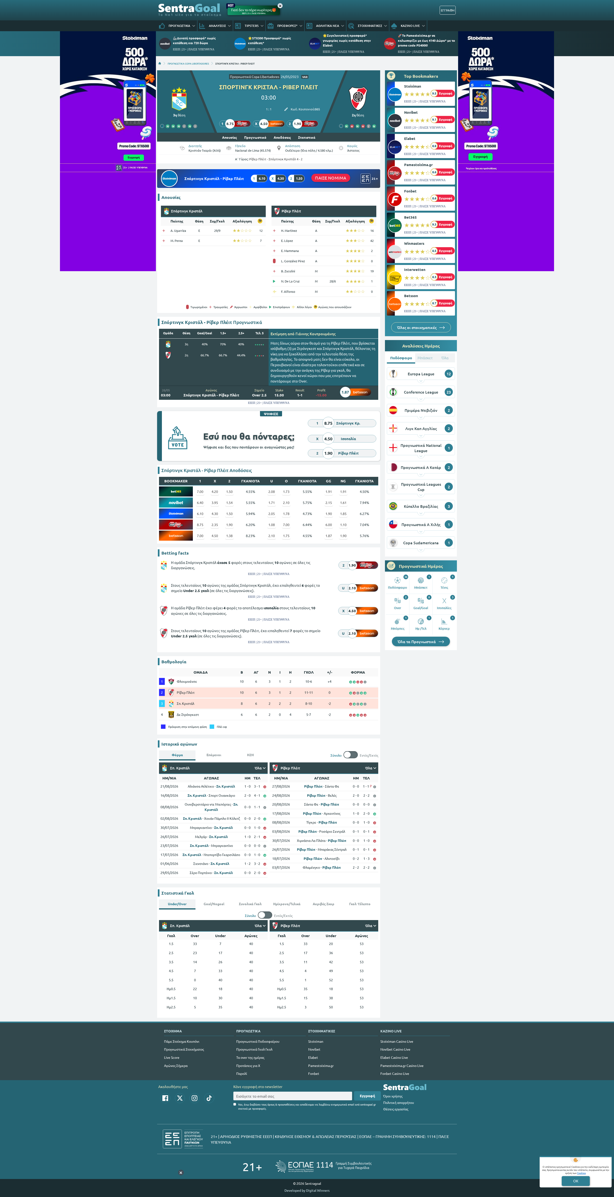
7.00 (200, 491)
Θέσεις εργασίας (395, 1109)
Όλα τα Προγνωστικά (417, 641)
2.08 (271, 491)
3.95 (215, 502)
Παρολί (241, 1073)
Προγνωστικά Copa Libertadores (254, 76)
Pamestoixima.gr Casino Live (402, 1065)
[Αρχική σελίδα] (159, 63)
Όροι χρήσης (392, 1096)
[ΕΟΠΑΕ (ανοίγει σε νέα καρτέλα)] (324, 1166)
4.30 (215, 513)
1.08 (271, 524)
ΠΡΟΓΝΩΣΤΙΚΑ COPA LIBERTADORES (188, 63)
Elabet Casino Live (394, 1057)
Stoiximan (412, 86)
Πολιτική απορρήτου (398, 1102)
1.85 (343, 513)
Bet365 (410, 217)
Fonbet (410, 191)
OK (575, 1181)
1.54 (229, 502)
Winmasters (414, 243)
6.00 (328, 524)
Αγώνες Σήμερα (176, 1065)
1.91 (328, 491)
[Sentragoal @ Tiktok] (209, 1098)
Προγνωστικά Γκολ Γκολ (254, 1049)
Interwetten (414, 269)
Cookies (581, 1173)
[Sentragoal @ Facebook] (165, 1098)
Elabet (409, 138)
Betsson (411, 295)
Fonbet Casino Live (394, 1073)
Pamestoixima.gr (418, 164)
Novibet (411, 112)
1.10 (343, 524)
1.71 (271, 502)
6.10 (200, 513)
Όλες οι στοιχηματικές (417, 327)
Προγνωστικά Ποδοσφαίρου (257, 1041)
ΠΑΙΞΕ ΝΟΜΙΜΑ (330, 177)
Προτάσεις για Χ (248, 1065)
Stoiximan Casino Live (396, 1041)
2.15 (328, 502)
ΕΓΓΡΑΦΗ (448, 10)
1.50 (229, 491)
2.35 (215, 524)
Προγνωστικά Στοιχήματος (184, 1049)
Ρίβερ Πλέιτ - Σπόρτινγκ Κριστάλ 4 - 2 (275, 159)
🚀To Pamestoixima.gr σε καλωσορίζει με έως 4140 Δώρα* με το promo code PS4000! (426, 40)
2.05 (271, 513)
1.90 (328, 513)
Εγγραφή (367, 1095)
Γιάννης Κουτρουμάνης (315, 333)
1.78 (286, 513)
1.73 (286, 491)
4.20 (215, 491)
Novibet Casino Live (395, 1049)
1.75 (286, 535)
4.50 (215, 535)
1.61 (343, 502)
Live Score (171, 1057)
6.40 (200, 502)
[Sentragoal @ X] (180, 1098)
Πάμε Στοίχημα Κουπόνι (181, 1041)
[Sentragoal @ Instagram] (194, 1098)
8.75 (200, 524)
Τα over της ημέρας (250, 1057)
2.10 (286, 502)
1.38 (229, 535)
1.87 (328, 535)
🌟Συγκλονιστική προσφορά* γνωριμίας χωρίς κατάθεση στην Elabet (347, 40)
